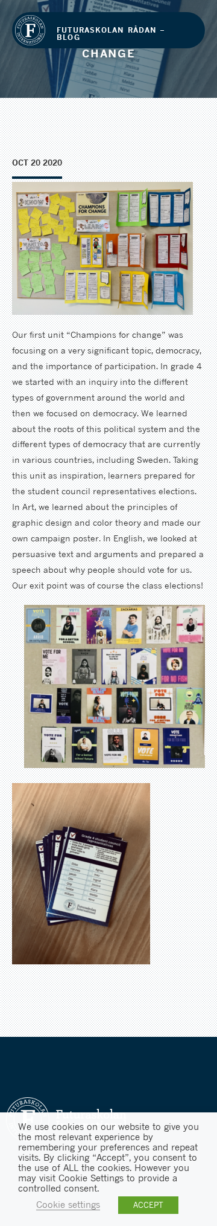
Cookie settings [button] (68, 1204)
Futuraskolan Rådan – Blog (111, 33)
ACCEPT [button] (148, 1205)
